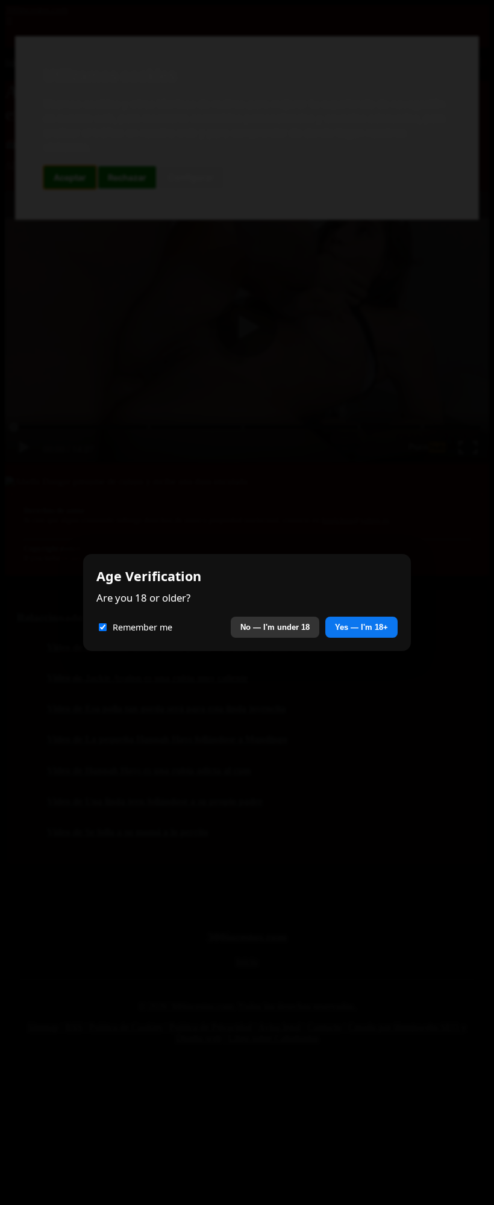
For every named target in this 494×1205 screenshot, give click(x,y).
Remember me (142, 627)
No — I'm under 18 (275, 627)
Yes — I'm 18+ (361, 627)
